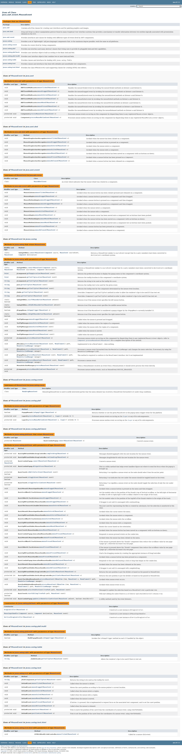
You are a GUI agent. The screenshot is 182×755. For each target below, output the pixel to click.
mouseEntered (42, 95)
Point (6, 273)
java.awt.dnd (8, 31)
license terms (28, 753)
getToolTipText (32, 281)
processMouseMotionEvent (40, 117)
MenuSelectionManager (25, 346)
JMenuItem (58, 579)
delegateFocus (38, 466)
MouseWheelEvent (40, 181)
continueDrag (52, 457)
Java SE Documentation (48, 747)
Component (48, 253)
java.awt (6, 28)
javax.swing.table (9, 60)
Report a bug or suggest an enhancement (14, 746)
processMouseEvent (37, 114)
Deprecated (41, 2)
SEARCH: (133, 6)
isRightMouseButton (35, 314)
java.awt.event (8, 37)
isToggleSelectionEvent (37, 483)
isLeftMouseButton (35, 300)
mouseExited (42, 99)
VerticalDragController (13, 617)
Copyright (4, 751)
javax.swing (7, 41)
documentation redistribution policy (49, 753)
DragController (10, 609)
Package (18, 2)
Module (11, 2)
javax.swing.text (9, 63)
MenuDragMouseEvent (29, 391)
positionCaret (37, 713)
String (6, 281)
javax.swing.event (10, 45)
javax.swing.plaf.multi (11, 56)
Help (53, 2)
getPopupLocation (33, 273)
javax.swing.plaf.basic (11, 52)
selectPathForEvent (35, 590)
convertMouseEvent (36, 253)
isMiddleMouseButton (36, 305)
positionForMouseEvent (55, 571)
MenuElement (59, 344)
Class (24, 2)
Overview (4, 2)
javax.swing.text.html (11, 67)
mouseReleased (42, 110)
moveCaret (35, 709)
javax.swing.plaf (9, 48)
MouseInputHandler (11, 613)
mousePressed (42, 106)
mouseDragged (42, 91)
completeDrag (52, 453)
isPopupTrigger (33, 310)
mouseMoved (41, 102)
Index (49, 2)
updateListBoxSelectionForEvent (45, 599)
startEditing (33, 593)
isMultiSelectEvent (35, 472)
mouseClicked (42, 87)
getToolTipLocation (34, 277)
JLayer (57, 416)
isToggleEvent (33, 477)
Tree (34, 2)
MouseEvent (24, 21)
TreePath (47, 590)
